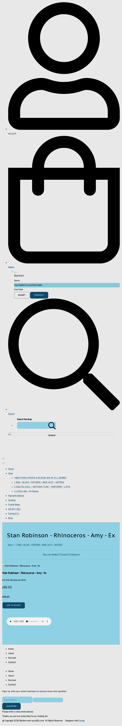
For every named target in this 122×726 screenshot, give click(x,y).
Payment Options (16, 495)
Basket (21, 295)
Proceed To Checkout (70, 554)
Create (82, 720)
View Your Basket (50, 554)
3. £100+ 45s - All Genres (26, 491)
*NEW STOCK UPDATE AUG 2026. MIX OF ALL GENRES (40, 478)
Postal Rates (14, 504)
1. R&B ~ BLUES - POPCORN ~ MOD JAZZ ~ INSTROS (39, 482)
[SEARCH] (52, 425)
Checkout (39, 295)
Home (11, 469)
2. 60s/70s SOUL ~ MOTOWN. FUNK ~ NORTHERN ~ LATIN (42, 486)
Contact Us (13, 513)
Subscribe (11, 706)
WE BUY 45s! (14, 509)
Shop (10, 473)
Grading (11, 500)
